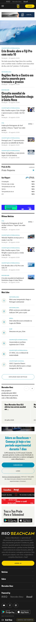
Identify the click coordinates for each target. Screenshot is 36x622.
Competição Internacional (11, 48)
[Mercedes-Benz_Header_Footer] (17, 1)
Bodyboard (5, 90)
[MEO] (8, 1)
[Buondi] (26, 1)
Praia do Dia (6, 167)
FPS (3, 123)
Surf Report (6, 177)
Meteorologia (6, 72)
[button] (26, 388)
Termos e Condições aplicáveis (11, 477)
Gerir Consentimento (8, 616)
